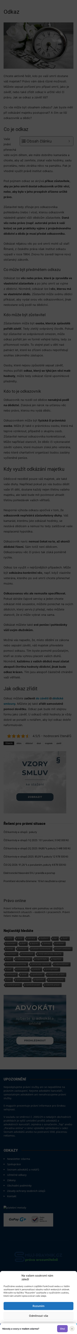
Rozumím (38, 1306)
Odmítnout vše (38, 1315)
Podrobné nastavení (38, 1325)
